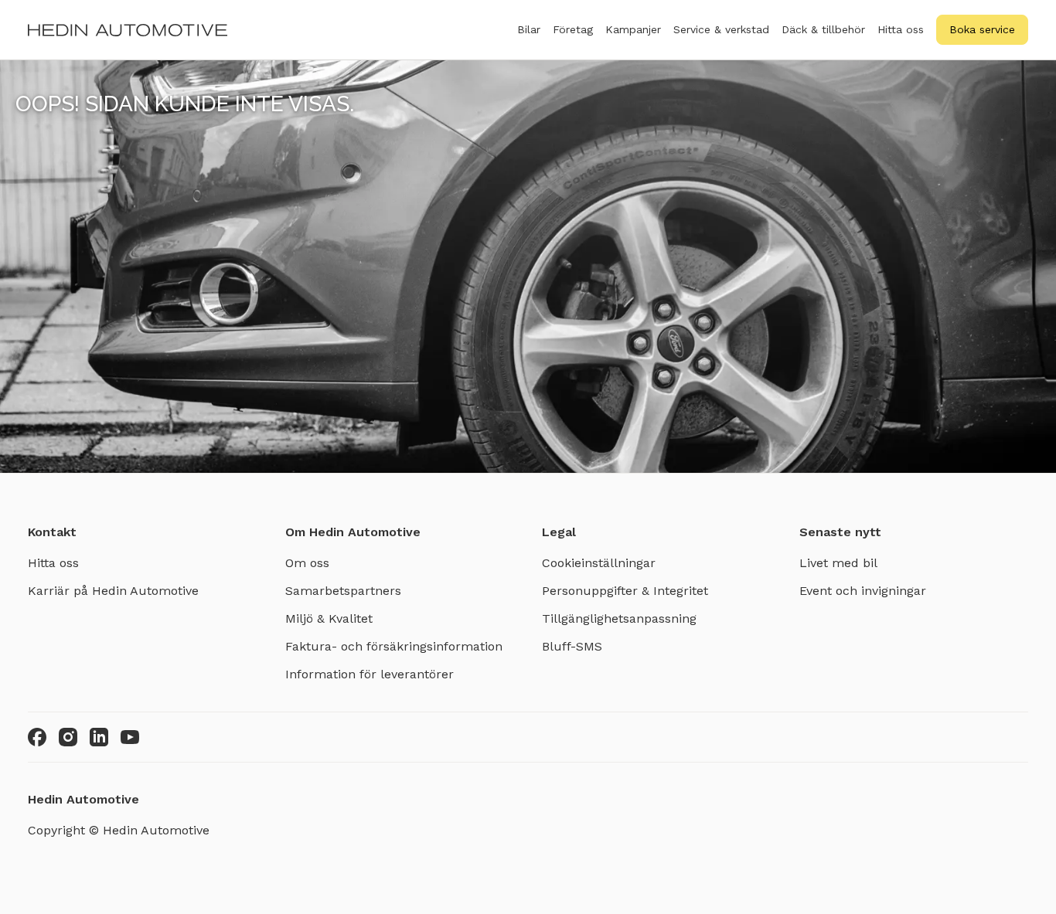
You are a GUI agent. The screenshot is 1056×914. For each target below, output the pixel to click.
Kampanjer (633, 29)
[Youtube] (130, 737)
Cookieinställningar (599, 563)
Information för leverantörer (369, 674)
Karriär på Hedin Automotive (113, 590)
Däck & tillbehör (823, 29)
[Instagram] (68, 737)
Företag (573, 29)
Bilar (528, 29)
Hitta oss (900, 29)
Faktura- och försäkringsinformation (393, 646)
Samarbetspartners (343, 590)
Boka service (982, 29)
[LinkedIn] (99, 737)
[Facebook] (37, 737)
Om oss (307, 563)
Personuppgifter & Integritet (625, 590)
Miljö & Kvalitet (329, 618)
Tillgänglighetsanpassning (619, 618)
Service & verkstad (721, 29)
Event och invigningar (862, 590)
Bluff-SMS (572, 646)
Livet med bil (838, 563)
